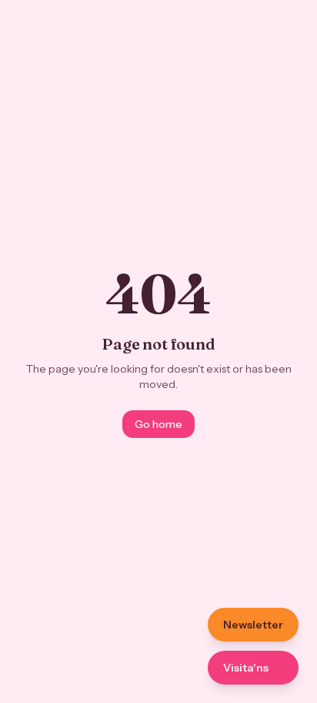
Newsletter (253, 625)
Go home (158, 424)
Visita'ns (246, 668)
